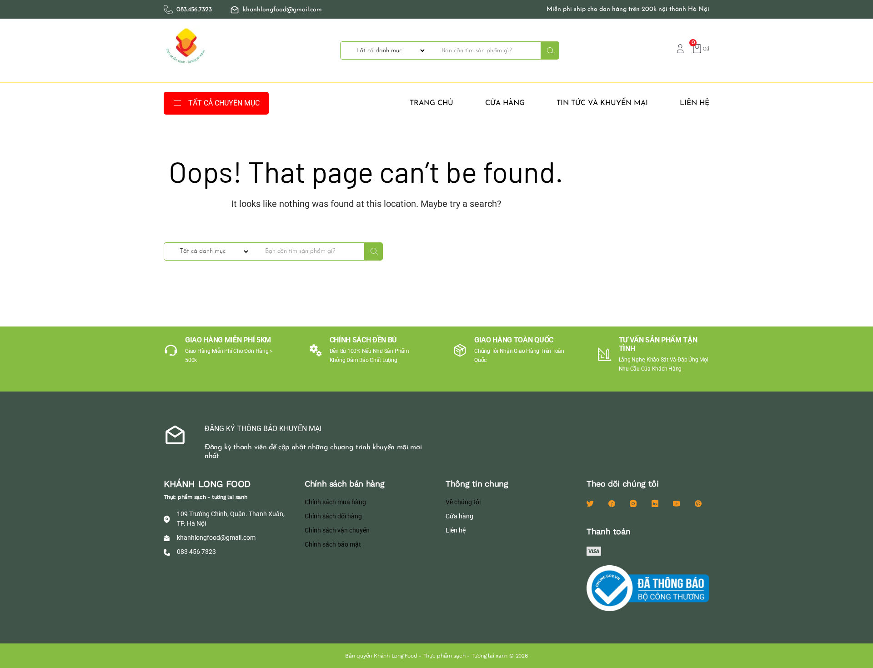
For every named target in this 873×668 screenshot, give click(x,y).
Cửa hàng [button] (505, 103)
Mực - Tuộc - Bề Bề (617, 209)
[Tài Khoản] (680, 48)
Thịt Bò (598, 256)
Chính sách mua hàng (335, 502)
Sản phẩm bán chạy (619, 225)
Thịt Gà (599, 271)
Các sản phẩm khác (618, 163)
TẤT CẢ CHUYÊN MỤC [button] (224, 103)
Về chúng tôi (463, 502)
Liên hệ (694, 103)
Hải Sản (599, 178)
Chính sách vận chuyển (337, 530)
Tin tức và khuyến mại (602, 103)
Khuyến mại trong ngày (625, 194)
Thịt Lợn (600, 287)
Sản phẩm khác (612, 240)
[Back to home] (186, 50)
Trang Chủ (431, 103)
